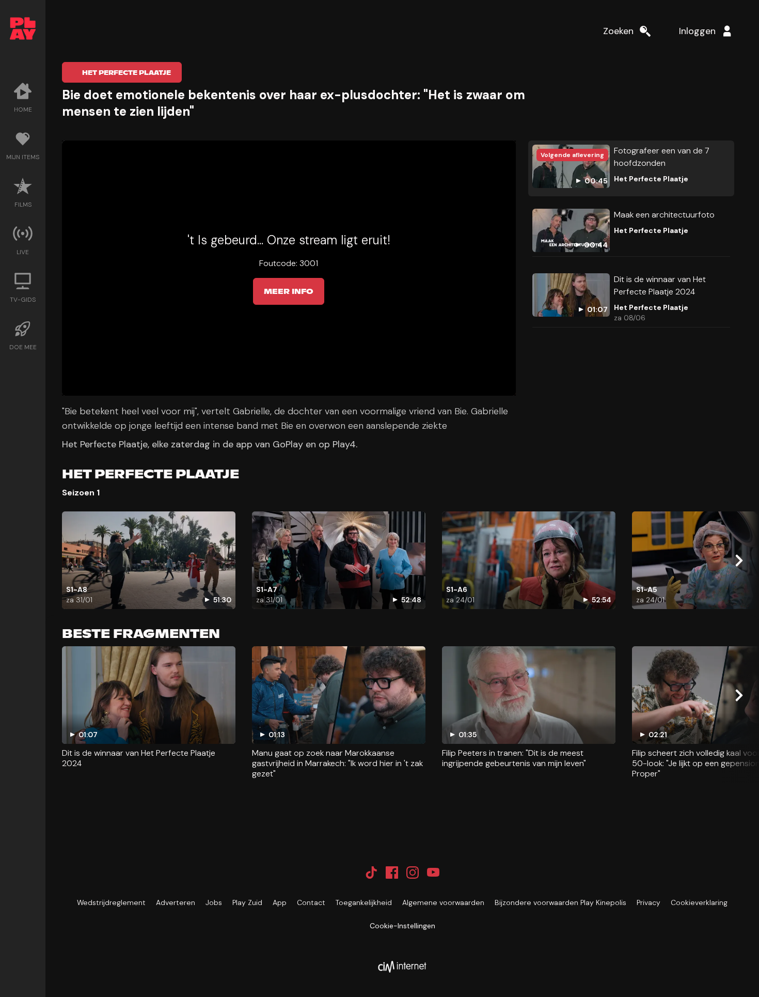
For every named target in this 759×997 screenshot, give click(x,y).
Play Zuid (247, 902)
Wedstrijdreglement (111, 902)
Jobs (213, 902)
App (280, 902)
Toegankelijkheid (364, 902)
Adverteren (175, 902)
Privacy (648, 902)
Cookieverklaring (699, 902)
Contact (311, 902)
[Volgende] (738, 560)
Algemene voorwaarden (443, 902)
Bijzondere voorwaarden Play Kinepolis (560, 902)
